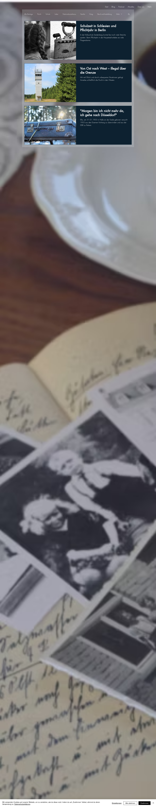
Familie (83, 14)
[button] (129, 14)
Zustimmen (144, 803)
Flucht (39, 14)
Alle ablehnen (130, 803)
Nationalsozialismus (69, 14)
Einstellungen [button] (117, 803)
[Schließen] (153, 803)
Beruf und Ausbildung (105, 14)
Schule (48, 14)
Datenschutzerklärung (22, 804)
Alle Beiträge (28, 14)
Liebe (56, 14)
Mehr (118, 14)
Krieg (91, 14)
